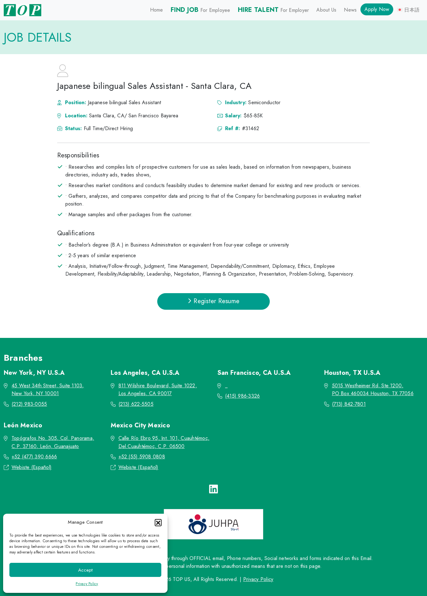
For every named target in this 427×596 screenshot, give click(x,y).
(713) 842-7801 (349, 404)
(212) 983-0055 (29, 404)
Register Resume (215, 301)
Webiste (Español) (32, 467)
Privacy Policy (87, 584)
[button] (158, 522)
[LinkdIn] (213, 489)
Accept (85, 570)
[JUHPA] (213, 524)
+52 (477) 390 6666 (34, 456)
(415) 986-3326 (242, 396)
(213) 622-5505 (135, 404)
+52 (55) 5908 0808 (141, 456)
